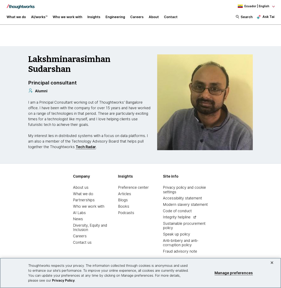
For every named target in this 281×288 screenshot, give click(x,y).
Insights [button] (93, 17)
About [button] (154, 17)
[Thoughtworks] (21, 4)
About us (80, 187)
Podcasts (126, 213)
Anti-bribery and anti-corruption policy (180, 242)
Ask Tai (268, 17)
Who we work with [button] (67, 17)
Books (123, 206)
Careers (80, 236)
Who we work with (88, 206)
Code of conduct (177, 211)
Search (247, 17)
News (78, 219)
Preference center (133, 187)
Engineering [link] (115, 17)
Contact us (82, 242)
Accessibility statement (182, 198)
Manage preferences (234, 273)
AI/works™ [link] (39, 17)
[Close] (271, 262)
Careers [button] (137, 17)
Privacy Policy (63, 280)
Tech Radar (86, 147)
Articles (124, 194)
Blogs (123, 200)
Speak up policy (176, 234)
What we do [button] (16, 17)
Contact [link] (171, 17)
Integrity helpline (176, 217)
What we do (83, 194)
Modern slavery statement (185, 204)
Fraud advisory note (180, 251)
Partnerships (84, 200)
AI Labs (79, 213)
